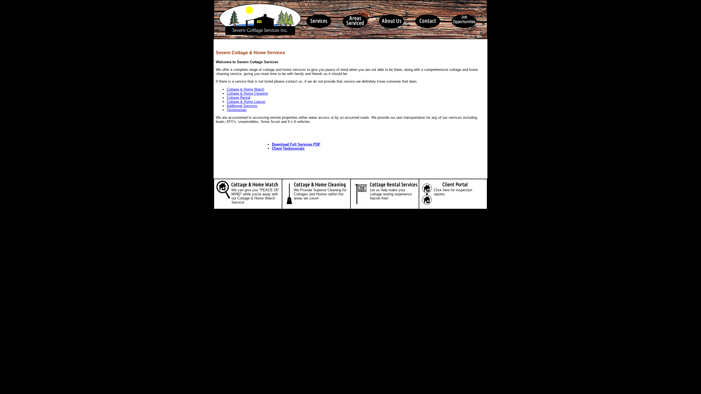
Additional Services (242, 106)
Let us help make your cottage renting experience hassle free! (391, 194)
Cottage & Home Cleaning (247, 93)
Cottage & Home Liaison (246, 102)
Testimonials (237, 110)
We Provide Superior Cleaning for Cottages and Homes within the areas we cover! (320, 194)
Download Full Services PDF (296, 144)
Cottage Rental (238, 97)
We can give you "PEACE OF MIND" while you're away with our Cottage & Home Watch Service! (255, 196)
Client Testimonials (288, 148)
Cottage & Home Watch (245, 89)
